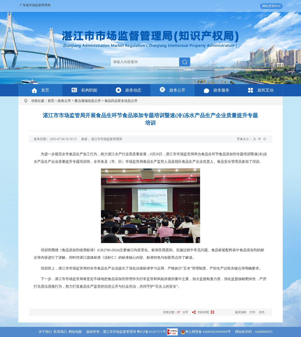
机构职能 (89, 90)
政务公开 (177, 90)
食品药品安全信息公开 (120, 101)
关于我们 (45, 331)
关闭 (261, 312)
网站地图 (75, 331)
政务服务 (221, 90)
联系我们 (60, 331)
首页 (45, 90)
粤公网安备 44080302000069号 (210, 331)
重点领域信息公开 (87, 101)
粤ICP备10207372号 (151, 331)
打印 (252, 312)
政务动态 (133, 90)
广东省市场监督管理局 (35, 5)
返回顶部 (240, 312)
